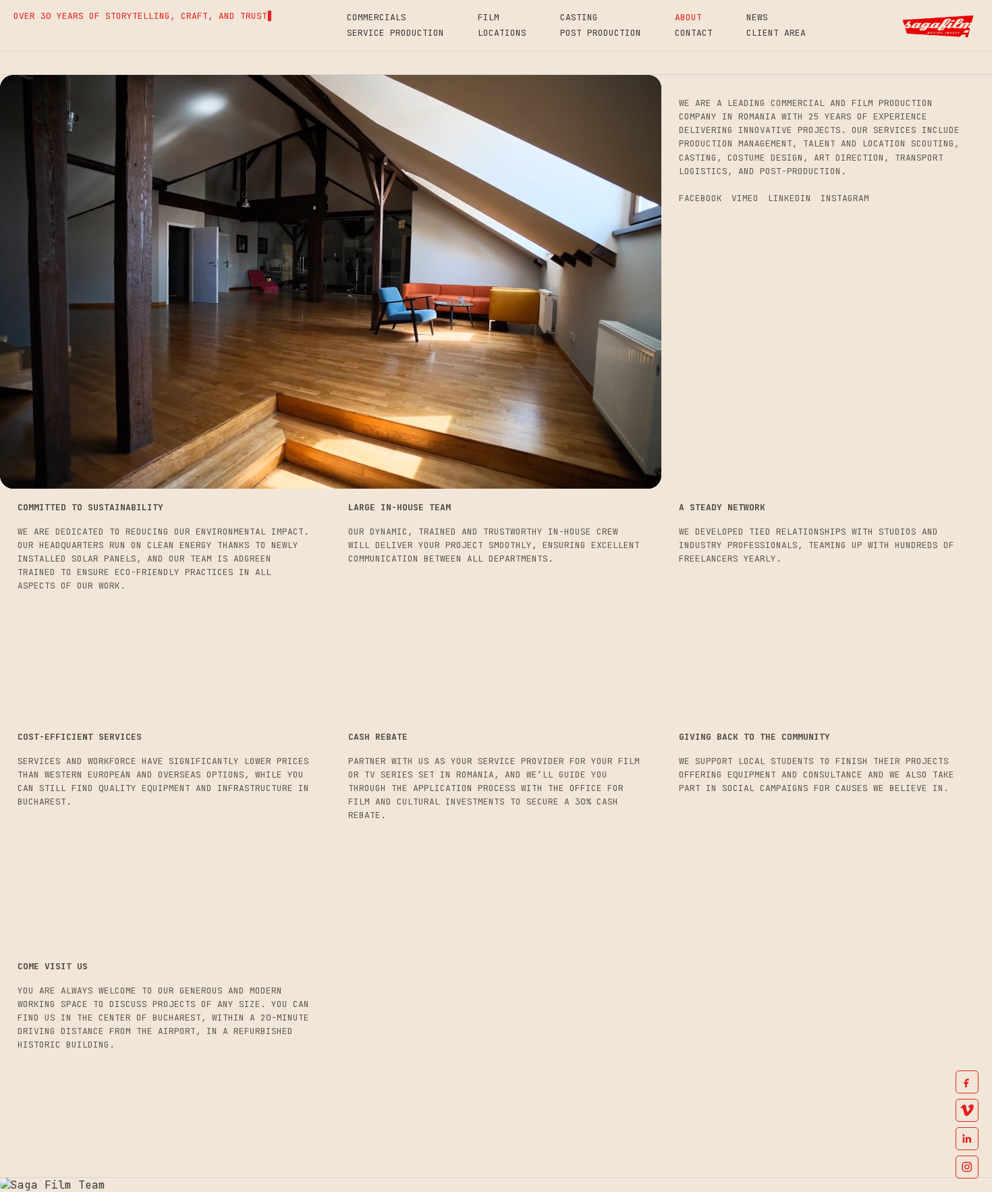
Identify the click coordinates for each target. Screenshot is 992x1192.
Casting (579, 17)
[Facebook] (967, 1082)
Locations (502, 32)
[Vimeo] (967, 1110)
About (688, 17)
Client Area (776, 32)
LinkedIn (789, 198)
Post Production (600, 32)
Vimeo (745, 198)
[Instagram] (967, 1167)
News (757, 17)
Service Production (395, 32)
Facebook (700, 198)
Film (488, 17)
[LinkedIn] (967, 1138)
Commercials (376, 17)
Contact (694, 32)
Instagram (845, 198)
